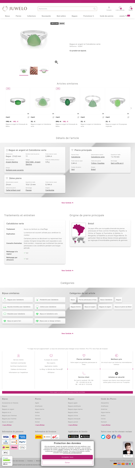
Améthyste (104, 406)
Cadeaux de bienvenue (18, 369)
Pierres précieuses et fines (88, 300)
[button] (109, 9)
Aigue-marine (39, 409)
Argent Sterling (12, 162)
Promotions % (88, 16)
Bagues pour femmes (9, 416)
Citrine (37, 416)
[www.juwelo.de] (115, 464)
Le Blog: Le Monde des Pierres (50, 369)
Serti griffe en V (117, 163)
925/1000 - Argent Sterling (33, 163)
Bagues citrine (73, 416)
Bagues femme (76, 307)
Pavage (29, 190)
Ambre (37, 413)
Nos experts (51, 363)
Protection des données (16, 461)
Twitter (103, 437)
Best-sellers (61, 16)
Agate (37, 403)
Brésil (93, 169)
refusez (60, 450)
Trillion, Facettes (97, 163)
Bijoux (7, 16)
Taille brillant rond (13, 190)
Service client (83, 377)
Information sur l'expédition (18, 373)
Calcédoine (75, 157)
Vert (73, 169)
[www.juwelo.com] (127, 464)
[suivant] (131, 108)
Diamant (38, 419)
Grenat (37, 422)
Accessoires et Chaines (10, 403)
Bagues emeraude (74, 419)
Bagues (75, 16)
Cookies (30, 461)
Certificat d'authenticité (18, 366)
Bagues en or (6, 413)
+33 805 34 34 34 (85, 382)
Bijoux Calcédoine (106, 300)
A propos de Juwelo (51, 360)
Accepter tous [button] (67, 457)
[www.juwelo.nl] (119, 464)
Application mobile (51, 366)
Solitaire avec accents (15, 170)
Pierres (18, 16)
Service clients (18, 360)
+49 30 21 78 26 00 (85, 384)
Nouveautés (46, 16)
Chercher (95, 9)
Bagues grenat (73, 422)
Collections (31, 16)
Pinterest (108, 437)
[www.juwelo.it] (131, 464)
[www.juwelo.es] (123, 464)
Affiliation (51, 373)
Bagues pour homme (9, 419)
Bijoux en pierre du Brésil (123, 307)
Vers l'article (66, 203)
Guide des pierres (106, 16)
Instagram (119, 437)
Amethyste (39, 406)
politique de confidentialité (71, 453)
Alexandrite (105, 403)
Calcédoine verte (98, 157)
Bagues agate (72, 403)
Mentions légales (42, 461)
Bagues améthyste (74, 406)
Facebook (114, 437)
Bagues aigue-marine (75, 409)
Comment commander (18, 363)
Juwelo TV (124, 16)
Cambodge (49, 190)
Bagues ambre (73, 413)
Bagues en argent (105, 307)
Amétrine (104, 409)
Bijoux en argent (90, 307)
